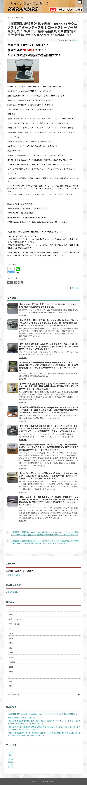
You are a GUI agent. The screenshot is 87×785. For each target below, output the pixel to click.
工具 (10, 648)
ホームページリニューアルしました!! (22, 717)
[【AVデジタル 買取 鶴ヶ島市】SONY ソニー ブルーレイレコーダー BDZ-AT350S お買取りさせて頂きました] (12, 308)
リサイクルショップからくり (28, 3)
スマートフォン (14, 624)
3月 (10, 755)
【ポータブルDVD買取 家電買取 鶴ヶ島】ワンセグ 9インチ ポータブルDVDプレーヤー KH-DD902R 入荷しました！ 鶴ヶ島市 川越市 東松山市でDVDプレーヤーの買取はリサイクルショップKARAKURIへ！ (48, 428)
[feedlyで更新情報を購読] (17, 282)
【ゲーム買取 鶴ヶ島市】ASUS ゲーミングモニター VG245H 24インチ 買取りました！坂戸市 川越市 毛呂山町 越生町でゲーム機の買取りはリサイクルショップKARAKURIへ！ (48, 346)
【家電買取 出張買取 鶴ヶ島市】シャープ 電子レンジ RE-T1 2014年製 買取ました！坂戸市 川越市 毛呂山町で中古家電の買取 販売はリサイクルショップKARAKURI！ (45, 542)
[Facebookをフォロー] (13, 282)
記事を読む (23, 315)
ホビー (10, 633)
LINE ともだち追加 (13, 575)
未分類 (10, 652)
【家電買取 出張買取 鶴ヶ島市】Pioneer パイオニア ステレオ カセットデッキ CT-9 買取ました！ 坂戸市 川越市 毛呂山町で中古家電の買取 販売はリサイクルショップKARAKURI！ (45, 533)
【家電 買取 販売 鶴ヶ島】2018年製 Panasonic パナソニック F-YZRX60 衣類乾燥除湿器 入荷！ (43, 714)
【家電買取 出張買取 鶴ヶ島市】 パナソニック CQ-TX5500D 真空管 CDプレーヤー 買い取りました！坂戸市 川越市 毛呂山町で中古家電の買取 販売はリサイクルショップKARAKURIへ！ (48, 447)
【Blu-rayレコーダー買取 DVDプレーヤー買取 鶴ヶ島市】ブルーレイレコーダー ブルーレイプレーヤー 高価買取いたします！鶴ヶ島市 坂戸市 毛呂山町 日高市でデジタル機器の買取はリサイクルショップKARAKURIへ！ (48, 500)
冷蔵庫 (10, 638)
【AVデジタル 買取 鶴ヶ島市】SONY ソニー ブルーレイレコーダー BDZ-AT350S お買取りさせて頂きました (47, 305)
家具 (10, 643)
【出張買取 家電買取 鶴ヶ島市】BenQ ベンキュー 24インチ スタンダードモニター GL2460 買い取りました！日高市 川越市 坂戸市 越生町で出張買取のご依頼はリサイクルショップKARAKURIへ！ (48, 410)
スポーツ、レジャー (15, 619)
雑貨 (10, 686)
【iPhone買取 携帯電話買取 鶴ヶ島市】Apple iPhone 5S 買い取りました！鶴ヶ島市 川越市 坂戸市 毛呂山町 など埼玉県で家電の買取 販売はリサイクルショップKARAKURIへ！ (49, 386)
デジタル (75, 40)
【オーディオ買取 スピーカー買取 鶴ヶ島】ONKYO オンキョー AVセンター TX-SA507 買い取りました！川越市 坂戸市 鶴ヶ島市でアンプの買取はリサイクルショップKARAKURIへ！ (48, 476)
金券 (10, 681)
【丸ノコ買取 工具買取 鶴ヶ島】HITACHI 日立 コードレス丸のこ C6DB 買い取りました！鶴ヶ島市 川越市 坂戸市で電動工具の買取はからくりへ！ (44, 734)
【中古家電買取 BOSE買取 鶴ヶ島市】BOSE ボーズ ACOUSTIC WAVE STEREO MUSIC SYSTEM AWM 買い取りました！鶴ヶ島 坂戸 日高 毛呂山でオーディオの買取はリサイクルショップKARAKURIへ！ (48, 366)
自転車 (10, 667)
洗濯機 (10, 657)
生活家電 (11, 662)
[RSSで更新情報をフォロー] (21, 282)
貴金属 (10, 672)
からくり (75, 287)
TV (9, 609)
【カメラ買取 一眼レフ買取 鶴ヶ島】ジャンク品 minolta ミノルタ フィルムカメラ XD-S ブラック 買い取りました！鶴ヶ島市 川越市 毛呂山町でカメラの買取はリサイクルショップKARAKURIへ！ (48, 323)
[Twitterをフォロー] (9, 282)
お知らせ (11, 614)
